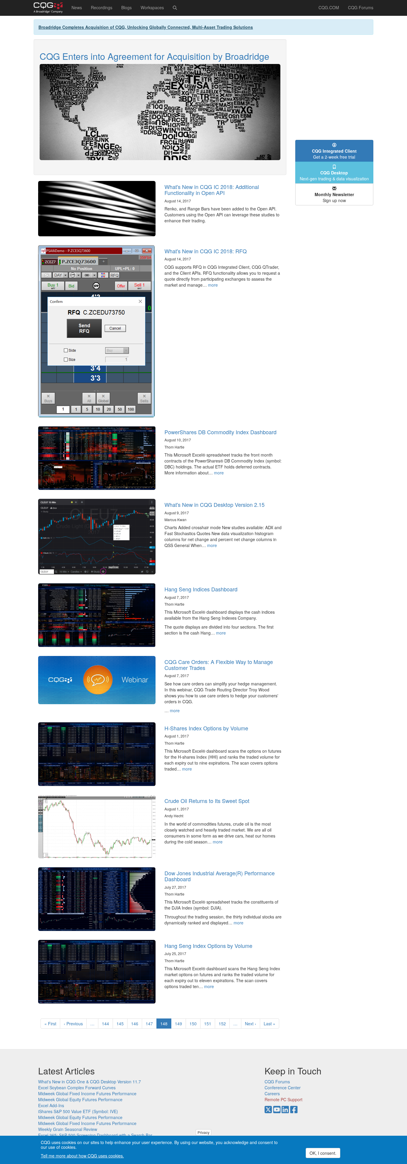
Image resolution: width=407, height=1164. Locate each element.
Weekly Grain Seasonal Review (67, 1129)
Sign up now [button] (334, 197)
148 (165, 1025)
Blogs (126, 7)
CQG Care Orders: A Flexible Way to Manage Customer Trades (218, 664)
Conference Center (283, 1087)
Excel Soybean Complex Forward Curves (77, 1087)
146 (136, 1023)
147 (151, 1023)
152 (224, 1023)
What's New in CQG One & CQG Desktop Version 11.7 (89, 1082)
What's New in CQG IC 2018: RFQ (205, 251)
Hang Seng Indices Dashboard (200, 589)
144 (107, 1023)
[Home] (50, 7)
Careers (272, 1093)
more (213, 285)
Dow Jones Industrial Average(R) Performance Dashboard (219, 876)
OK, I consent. (323, 1153)
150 (194, 1023)
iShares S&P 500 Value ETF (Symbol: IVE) (78, 1111)
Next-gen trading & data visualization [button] (334, 176)
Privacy (203, 1132)
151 (209, 1023)
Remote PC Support (283, 1099)
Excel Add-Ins (51, 1105)
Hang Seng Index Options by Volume (208, 945)
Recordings (101, 7)
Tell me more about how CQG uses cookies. (82, 1156)
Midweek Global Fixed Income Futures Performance (87, 1093)
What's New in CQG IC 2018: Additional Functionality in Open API (211, 189)
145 (121, 1023)
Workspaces (152, 7)
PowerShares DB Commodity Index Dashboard (220, 432)
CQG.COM (329, 7)
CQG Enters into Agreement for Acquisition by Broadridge (154, 56)
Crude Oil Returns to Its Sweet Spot (206, 800)
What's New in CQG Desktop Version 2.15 (214, 504)
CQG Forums (360, 7)
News (77, 7)
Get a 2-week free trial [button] (334, 154)
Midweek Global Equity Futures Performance (80, 1099)
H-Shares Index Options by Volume (206, 728)
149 (180, 1023)
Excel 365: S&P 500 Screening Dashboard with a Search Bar (95, 1135)
